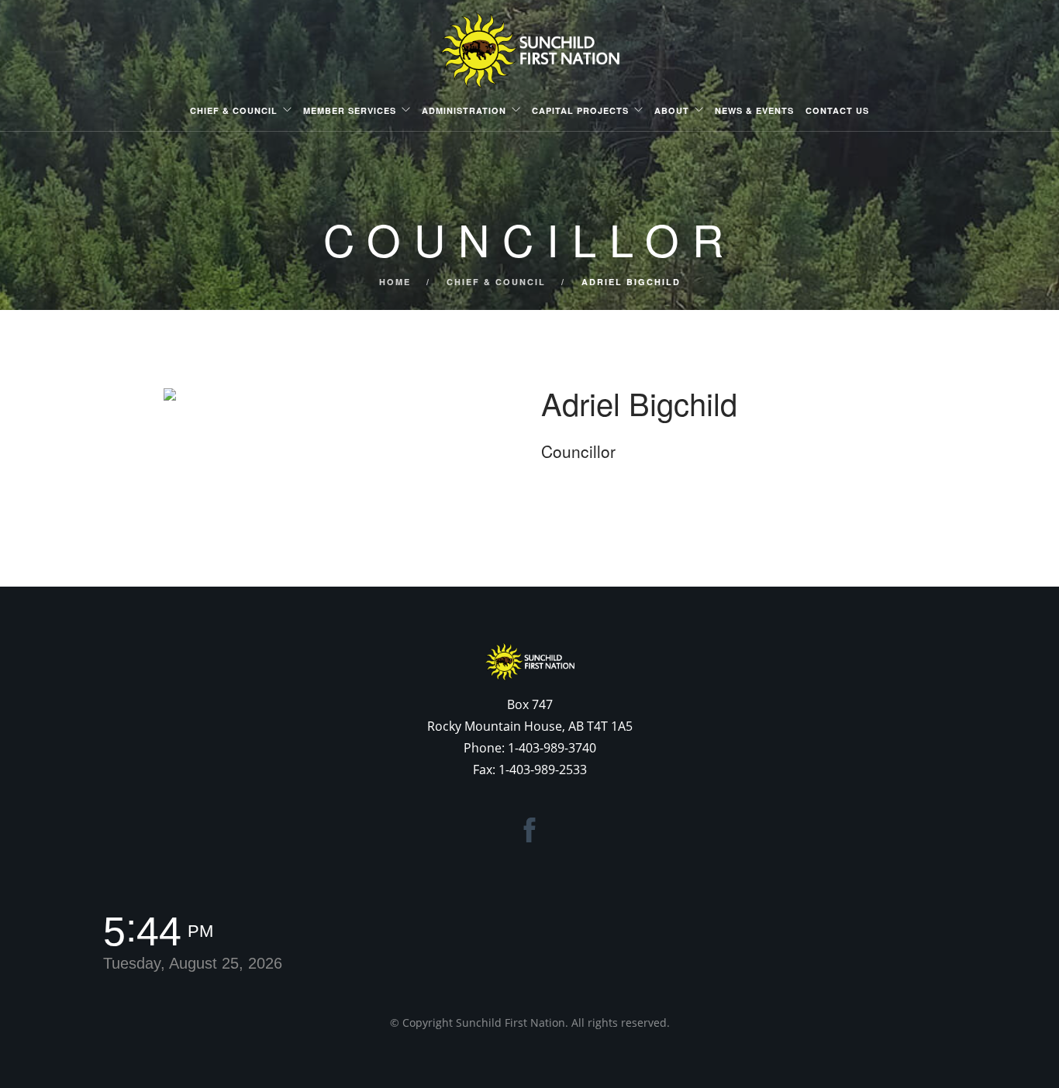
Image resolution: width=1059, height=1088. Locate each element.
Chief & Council (234, 110)
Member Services (349, 110)
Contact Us (837, 110)
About (671, 110)
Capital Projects (580, 110)
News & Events (754, 110)
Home (395, 281)
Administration (464, 110)
